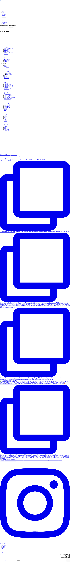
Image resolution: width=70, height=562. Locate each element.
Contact (3, 23)
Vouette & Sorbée (7, 130)
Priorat (5, 119)
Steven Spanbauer (9, 74)
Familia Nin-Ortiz (7, 105)
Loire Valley (6, 114)
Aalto (5, 65)
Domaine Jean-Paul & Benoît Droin (10, 97)
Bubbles (5, 76)
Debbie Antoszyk (9, 69)
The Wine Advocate (7, 58)
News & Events (4, 22)
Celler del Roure (6, 81)
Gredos (5, 110)
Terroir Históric (6, 125)
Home (3, 552)
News (5, 117)
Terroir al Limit (6, 124)
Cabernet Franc (6, 77)
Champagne (6, 83)
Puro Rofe (5, 120)
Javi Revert (6, 112)
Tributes (5, 126)
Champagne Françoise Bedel (8, 85)
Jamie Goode (8, 71)
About (3, 21)
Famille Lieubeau (7, 106)
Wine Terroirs (6, 61)
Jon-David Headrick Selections (11, 104)
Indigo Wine (6, 19)
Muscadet (5, 116)
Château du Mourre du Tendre (9, 86)
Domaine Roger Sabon (8, 98)
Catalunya (5, 80)
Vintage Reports (6, 129)
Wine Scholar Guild (7, 59)
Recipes (5, 121)
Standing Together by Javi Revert (6, 37)
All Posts (5, 66)
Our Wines (4, 14)
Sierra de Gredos (7, 123)
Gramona (5, 109)
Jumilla (5, 113)
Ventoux (5, 128)
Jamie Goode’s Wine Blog (8, 48)
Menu (3, 11)
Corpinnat (5, 91)
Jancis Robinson (6, 49)
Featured (7, 67)
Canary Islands (6, 78)
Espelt (5, 100)
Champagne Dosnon (7, 84)
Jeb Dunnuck (6, 50)
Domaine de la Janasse (7, 93)
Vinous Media (6, 57)
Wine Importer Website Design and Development (8, 560)
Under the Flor (6, 56)
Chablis (5, 82)
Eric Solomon (8, 70)
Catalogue (3, 15)
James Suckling (6, 47)
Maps (5, 115)
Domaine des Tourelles (8, 95)
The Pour (5, 53)
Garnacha (5, 108)
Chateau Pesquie (6, 87)
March (17, 28)
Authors (5, 68)
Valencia (5, 127)
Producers (3, 16)
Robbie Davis (8, 73)
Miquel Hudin (6, 51)
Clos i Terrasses (6, 89)
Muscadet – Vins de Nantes (8, 52)
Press (5, 118)
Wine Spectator (6, 60)
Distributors (4, 20)
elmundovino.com (7, 45)
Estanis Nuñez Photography (8, 46)
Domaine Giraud (7, 96)
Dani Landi (6, 92)
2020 (14, 28)
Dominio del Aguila (7, 99)
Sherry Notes (6, 54)
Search (3, 12)
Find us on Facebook (3, 154)
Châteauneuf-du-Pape (7, 88)
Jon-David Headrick (9, 72)
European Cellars (3, 28)
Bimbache (5, 75)
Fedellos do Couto (7, 107)
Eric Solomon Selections (10, 101)
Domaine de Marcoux (7, 94)
